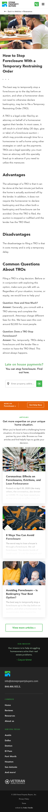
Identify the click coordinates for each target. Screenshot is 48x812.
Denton (8, 745)
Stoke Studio (28, 808)
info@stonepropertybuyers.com (21, 681)
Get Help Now (35, 405)
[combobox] (24, 383)
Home (8, 705)
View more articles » (24, 627)
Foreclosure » (10, 406)
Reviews (9, 710)
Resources (10, 715)
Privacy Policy (24, 799)
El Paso (8, 751)
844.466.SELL (13, 686)
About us (9, 721)
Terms (24, 803)
